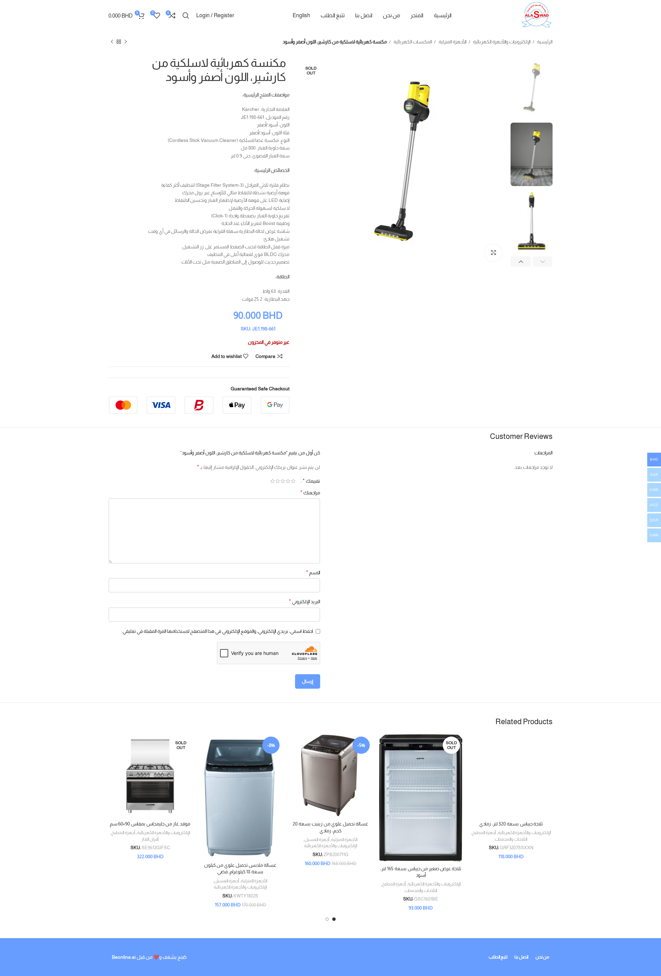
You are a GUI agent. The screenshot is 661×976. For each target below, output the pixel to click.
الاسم (313, 572)
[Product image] (511, 776)
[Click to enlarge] (493, 252)
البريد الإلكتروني (304, 601)
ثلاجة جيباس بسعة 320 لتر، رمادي (511, 823)
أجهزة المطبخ (484, 832)
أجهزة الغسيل (316, 839)
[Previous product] (125, 42)
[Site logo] (537, 15)
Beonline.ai (124, 957)
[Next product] (111, 42)
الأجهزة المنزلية (452, 41)
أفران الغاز (150, 839)
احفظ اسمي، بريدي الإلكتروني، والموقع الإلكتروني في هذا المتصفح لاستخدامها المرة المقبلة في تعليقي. (217, 631)
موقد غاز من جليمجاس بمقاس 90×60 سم (150, 823)
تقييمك (311, 481)
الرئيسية (544, 41)
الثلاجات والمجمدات (511, 839)
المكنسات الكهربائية (412, 41)
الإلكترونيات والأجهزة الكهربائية (501, 41)
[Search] (186, 15)
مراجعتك (310, 492)
